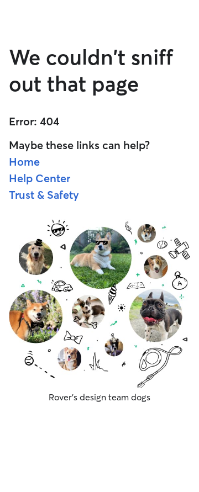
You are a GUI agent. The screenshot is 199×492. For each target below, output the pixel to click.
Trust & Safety (44, 195)
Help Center (39, 178)
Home (24, 161)
